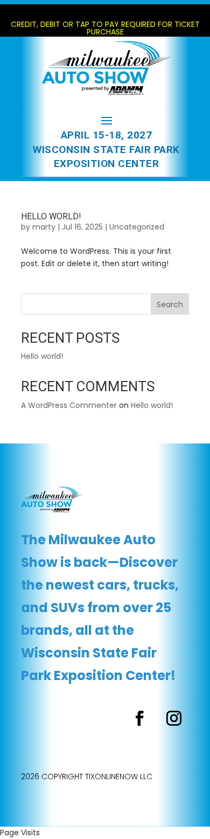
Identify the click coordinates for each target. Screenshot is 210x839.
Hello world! (51, 216)
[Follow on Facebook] (139, 718)
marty (43, 226)
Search (170, 304)
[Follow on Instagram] (174, 718)
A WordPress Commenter (69, 405)
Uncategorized (136, 226)
